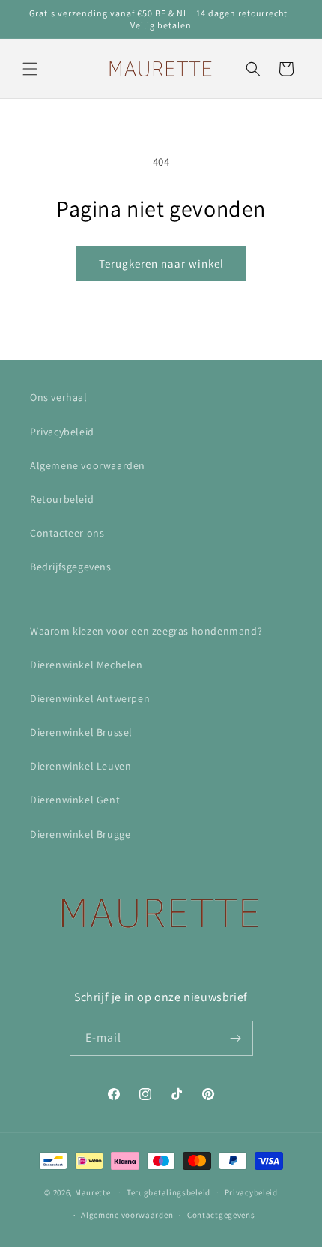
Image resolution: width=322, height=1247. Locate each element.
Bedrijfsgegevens (71, 566)
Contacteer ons (67, 533)
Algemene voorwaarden (87, 465)
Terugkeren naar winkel (161, 263)
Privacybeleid (62, 431)
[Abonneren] (235, 1038)
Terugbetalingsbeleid (168, 1192)
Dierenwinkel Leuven (80, 766)
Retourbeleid (62, 499)
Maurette (93, 1191)
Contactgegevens (221, 1215)
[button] (29, 68)
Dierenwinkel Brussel (81, 732)
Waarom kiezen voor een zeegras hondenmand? (146, 631)
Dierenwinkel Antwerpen (90, 698)
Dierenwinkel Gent (75, 799)
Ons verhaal (59, 397)
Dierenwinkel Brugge (80, 834)
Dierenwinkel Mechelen (86, 664)
